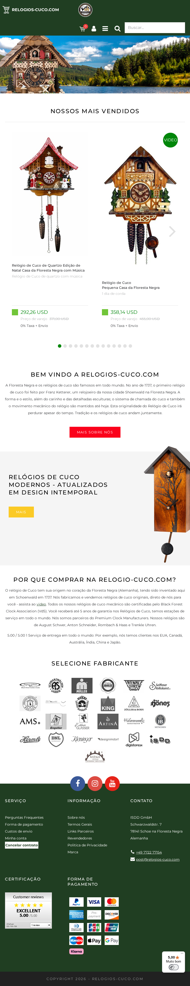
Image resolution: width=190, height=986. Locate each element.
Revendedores (80, 838)
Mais (21, 512)
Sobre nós (76, 817)
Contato (141, 800)
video (41, 604)
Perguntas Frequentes (24, 817)
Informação (84, 800)
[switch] (174, 967)
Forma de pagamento (24, 824)
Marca (73, 852)
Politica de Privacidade (87, 845)
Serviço (15, 800)
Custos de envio (18, 831)
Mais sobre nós (95, 432)
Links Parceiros (81, 831)
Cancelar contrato (21, 845)
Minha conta (15, 838)
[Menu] (182, 954)
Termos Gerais (80, 824)
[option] (50, 231)
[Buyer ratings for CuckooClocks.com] (28, 912)
